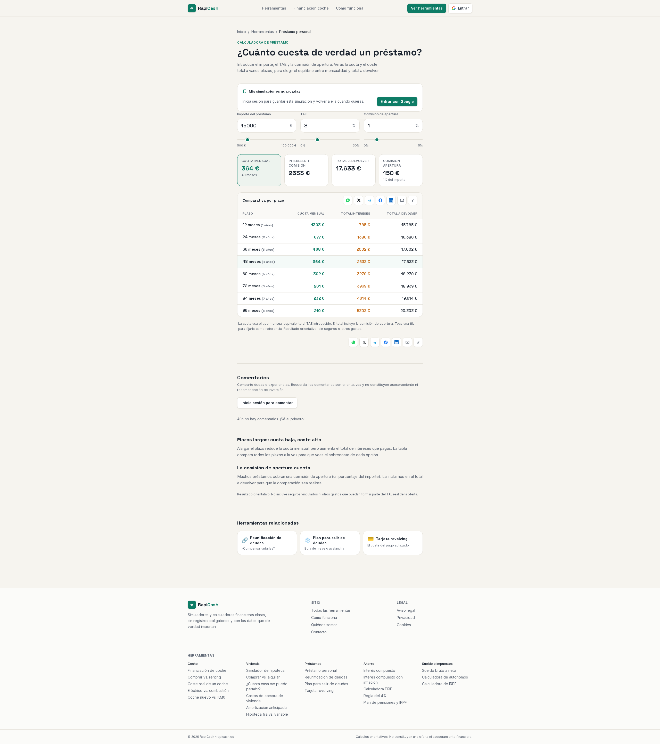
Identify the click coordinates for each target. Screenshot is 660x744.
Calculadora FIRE (378, 689)
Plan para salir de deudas (326, 684)
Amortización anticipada (266, 707)
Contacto (319, 632)
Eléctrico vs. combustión (208, 690)
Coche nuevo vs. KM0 (206, 697)
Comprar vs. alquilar (263, 677)
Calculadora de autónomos (445, 677)
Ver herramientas (427, 8)
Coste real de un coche (208, 684)
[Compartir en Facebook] (380, 200)
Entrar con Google (397, 101)
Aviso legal (406, 610)
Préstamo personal (321, 670)
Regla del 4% (375, 695)
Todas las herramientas (331, 610)
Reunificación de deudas (326, 677)
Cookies (404, 625)
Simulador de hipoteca (265, 670)
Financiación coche (311, 8)
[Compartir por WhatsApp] (347, 200)
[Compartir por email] (402, 200)
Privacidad (406, 617)
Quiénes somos (324, 625)
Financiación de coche (207, 670)
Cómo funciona (350, 8)
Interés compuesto (379, 670)
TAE (303, 114)
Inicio (241, 31)
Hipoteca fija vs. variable (267, 714)
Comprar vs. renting (204, 677)
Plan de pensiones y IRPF (385, 702)
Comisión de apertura (381, 114)
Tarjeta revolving (319, 690)
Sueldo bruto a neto (439, 670)
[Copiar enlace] (412, 200)
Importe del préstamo (254, 114)
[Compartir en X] (358, 200)
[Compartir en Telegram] (369, 200)
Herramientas (274, 8)
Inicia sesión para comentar (267, 402)
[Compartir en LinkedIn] (391, 200)
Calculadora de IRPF (439, 684)
